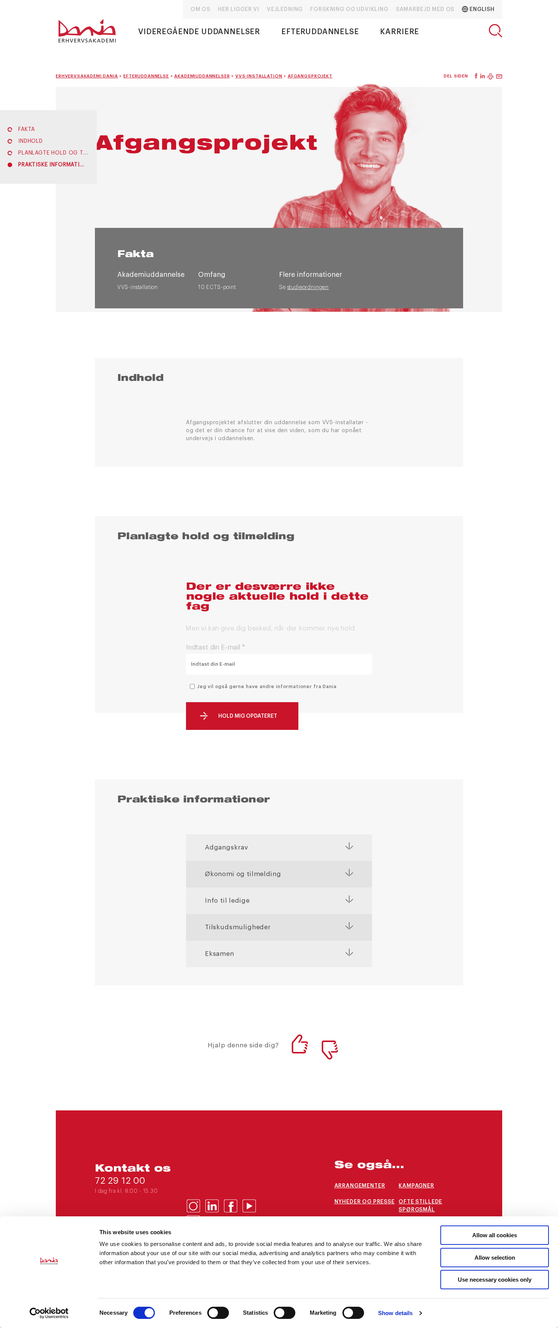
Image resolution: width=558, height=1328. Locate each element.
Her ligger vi (238, 9)
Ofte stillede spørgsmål (420, 1206)
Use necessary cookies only (494, 1279)
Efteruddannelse (320, 32)
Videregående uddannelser (199, 32)
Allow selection (494, 1257)
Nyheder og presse (364, 1202)
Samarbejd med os (425, 9)
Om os (200, 9)
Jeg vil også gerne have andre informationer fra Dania (267, 686)
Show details (395, 1313)
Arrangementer (359, 1186)
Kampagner (416, 1186)
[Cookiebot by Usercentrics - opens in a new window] (49, 1313)
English (481, 9)
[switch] (218, 1313)
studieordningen (308, 287)
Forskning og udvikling (349, 9)
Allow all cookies (494, 1235)
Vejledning (285, 9)
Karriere (399, 32)
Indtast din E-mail (215, 647)
